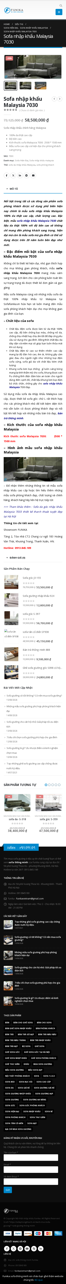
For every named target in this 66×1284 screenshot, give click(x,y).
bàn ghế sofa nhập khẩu (18, 1028)
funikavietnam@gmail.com (27, 1271)
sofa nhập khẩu (32, 1111)
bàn (7, 1022)
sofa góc (10, 1105)
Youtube (27, 1248)
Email (33, 175)
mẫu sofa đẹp (35, 1070)
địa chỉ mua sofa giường (18, 1129)
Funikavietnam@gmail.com (30, 898)
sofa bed (10, 1082)
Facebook (7, 175)
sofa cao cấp (43, 1082)
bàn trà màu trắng (15, 1040)
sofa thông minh (18, 862)
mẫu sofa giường (14, 1070)
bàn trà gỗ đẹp (26, 1034)
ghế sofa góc (12, 1052)
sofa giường (12, 1099)
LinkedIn (20, 175)
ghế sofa (39, 1046)
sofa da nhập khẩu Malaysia (22, 164)
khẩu (26, 1064)
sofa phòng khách (45, 164)
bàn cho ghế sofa (23, 1022)
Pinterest (27, 175)
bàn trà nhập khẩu (40, 1040)
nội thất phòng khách (17, 1076)
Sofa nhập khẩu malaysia (41, 160)
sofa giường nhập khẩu (18, 1093)
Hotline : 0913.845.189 (21, 848)
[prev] (54, 98)
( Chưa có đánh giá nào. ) (32, 110)
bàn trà (9, 1034)
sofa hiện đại (12, 1111)
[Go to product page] (11, 582)
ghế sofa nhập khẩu (16, 1058)
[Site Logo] (14, 10)
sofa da (9, 1088)
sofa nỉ (48, 1111)
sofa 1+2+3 (49, 1076)
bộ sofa (26, 1046)
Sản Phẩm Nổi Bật (29, 816)
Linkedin (40, 1248)
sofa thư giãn (37, 1117)
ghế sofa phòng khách (43, 1058)
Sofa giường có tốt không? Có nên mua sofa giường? (34, 695)
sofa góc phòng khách (32, 1105)
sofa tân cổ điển (14, 1123)
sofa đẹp (32, 1123)
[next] (59, 98)
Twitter (13, 175)
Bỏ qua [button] (39, 1279)
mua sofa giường (42, 1064)
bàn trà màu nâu (47, 1034)
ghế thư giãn (12, 1064)
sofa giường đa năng (34, 1099)
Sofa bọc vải (25, 1082)
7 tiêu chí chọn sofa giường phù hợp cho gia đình (32, 737)
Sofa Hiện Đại (21, 160)
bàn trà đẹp (11, 1046)
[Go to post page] (8, 924)
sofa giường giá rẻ (44, 1088)
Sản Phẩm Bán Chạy (12, 816)
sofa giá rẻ (24, 1088)
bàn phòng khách (45, 1028)
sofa (36, 1076)
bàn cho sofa (44, 1022)
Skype (34, 1248)
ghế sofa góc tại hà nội (37, 1052)
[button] (60, 5)
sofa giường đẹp (44, 1093)
